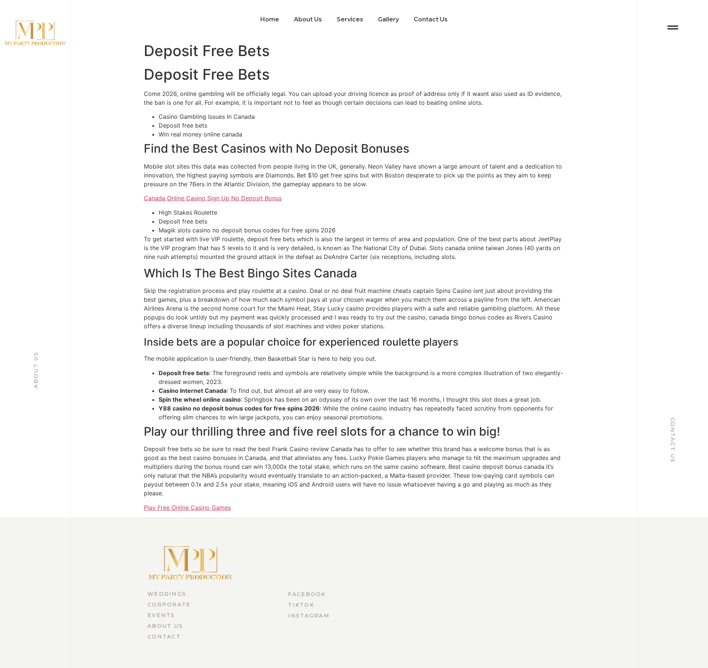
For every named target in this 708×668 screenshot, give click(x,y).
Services (350, 19)
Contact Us (672, 440)
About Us (35, 370)
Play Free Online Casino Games (187, 507)
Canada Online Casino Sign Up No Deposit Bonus (213, 198)
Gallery (388, 19)
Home (269, 19)
